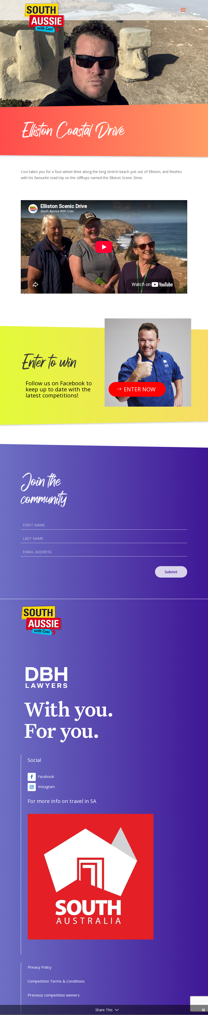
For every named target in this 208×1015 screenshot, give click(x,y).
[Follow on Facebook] (32, 777)
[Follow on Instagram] (32, 787)
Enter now (139, 389)
